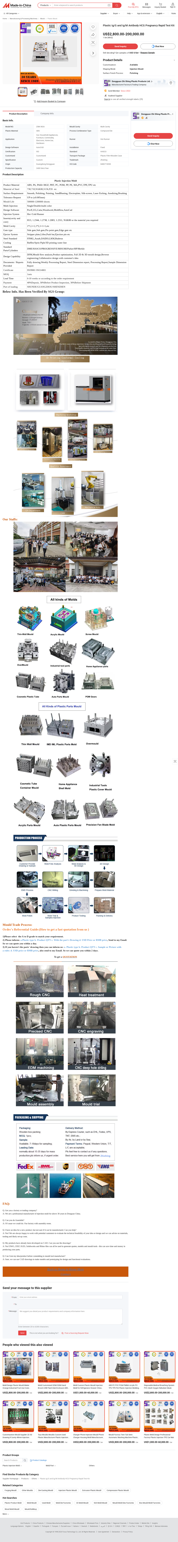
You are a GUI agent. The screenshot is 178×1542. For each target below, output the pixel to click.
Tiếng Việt (148, 1526)
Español (36, 1526)
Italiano (76, 1526)
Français (55, 1526)
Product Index (134, 1523)
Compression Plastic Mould (118, 1490)
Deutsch (84, 1526)
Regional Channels (119, 1523)
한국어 (110, 1526)
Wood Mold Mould (12, 1509)
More (5, 1514)
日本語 (117, 1526)
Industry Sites (106, 1523)
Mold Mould (31, 1503)
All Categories (11, 13)
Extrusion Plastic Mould (91, 1490)
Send (22, 1333)
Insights (155, 1523)
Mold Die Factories (63, 1503)
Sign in (172, 7)
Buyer (115, 13)
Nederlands (94, 1526)
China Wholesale (78, 1523)
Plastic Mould (52, 18)
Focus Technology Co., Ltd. (72, 1532)
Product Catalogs (39, 1460)
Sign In (107, 99)
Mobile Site (145, 1523)
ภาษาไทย (131, 1526)
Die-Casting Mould (45, 1490)
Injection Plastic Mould (68, 1490)
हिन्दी (124, 1526)
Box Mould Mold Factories (149, 1503)
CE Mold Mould (82, 1503)
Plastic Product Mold (13, 1503)
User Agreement (103, 1532)
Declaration (116, 1532)
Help (129, 13)
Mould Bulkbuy (31, 1509)
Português (45, 1526)
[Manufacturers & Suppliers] (17, 5)
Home (5, 18)
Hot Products (25, 1523)
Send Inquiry (120, 46)
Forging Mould (10, 1490)
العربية (103, 1526)
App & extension (143, 13)
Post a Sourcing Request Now (75, 1333)
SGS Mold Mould (100, 1503)
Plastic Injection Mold (11, 1465)
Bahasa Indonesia (161, 1526)
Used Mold (46, 1503)
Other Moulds (27, 1490)
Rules (173, 13)
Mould (42, 18)
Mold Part (50, 1465)
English (28, 1526)
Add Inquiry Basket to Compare (51, 101)
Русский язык (66, 1526)
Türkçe (140, 1526)
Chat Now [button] (159, 46)
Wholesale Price (92, 1523)
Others (91, 1465)
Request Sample (147, 53)
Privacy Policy (128, 1532)
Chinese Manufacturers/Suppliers (58, 1523)
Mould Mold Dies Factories (123, 1503)
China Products (38, 1523)
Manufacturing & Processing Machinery (23, 18)
